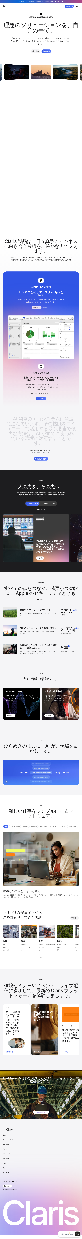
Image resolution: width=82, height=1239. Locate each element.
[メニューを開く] (77, 6)
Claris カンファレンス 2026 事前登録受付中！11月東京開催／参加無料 (40, 1)
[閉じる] (78, 1)
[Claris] (5, 6)
